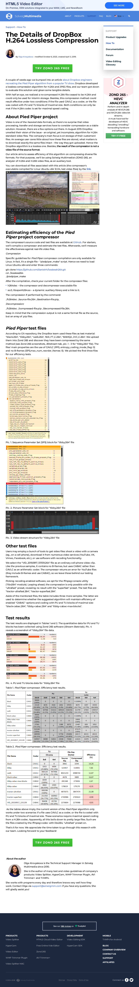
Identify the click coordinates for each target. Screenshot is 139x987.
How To (21, 27)
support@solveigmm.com (47, 886)
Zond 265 (41, 951)
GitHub (77, 242)
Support (91, 16)
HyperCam (11, 945)
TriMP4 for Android (112, 939)
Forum (109, 55)
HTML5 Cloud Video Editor (49, 939)
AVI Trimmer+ (43, 957)
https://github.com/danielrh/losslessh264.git (41, 269)
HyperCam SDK (74, 945)
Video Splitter (12, 939)
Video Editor (12, 951)
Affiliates (108, 962)
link (89, 169)
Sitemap (62, 980)
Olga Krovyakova (25, 57)
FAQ (101, 16)
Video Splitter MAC (15, 963)
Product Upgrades (116, 37)
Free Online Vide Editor (47, 945)
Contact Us (109, 954)
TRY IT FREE (118, 135)
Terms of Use (84, 980)
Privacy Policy (72, 980)
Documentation (115, 49)
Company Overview (114, 949)
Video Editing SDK (76, 939)
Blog (108, 16)
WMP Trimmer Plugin (16, 957)
